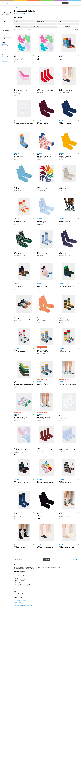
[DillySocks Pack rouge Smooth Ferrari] (46, 81)
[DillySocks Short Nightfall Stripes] (24, 309)
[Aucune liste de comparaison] (73, 3)
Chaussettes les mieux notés (20, 600)
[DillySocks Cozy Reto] (24, 538)
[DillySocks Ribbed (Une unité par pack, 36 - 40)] (69, 244)
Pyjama (4, 28)
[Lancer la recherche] (15, 3)
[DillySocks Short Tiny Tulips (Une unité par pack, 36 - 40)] (24, 407)
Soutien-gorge (6, 32)
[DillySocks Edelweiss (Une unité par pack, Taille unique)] (24, 146)
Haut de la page (76, 559)
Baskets (3, 52)
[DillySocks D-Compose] (46, 114)
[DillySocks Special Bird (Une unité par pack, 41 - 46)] (46, 277)
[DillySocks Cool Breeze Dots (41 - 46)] (69, 277)
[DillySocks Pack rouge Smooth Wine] (46, 440)
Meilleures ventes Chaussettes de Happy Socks (23, 605)
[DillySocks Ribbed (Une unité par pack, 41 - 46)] (46, 211)
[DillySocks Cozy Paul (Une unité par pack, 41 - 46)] (69, 505)
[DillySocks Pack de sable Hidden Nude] (69, 538)
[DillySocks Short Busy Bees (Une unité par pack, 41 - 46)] (46, 407)
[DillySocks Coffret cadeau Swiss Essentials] (69, 48)
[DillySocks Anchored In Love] (46, 146)
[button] (33, 55)
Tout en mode (4, 12)
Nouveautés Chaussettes (19, 602)
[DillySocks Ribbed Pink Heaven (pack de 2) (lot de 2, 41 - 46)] (24, 81)
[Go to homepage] (6, 3)
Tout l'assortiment (5, 7)
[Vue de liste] (77, 30)
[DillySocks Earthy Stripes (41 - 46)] (24, 277)
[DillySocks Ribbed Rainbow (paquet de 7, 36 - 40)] (46, 179)
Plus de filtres (68, 26)
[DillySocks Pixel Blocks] (69, 342)
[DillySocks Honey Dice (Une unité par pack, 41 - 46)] (69, 309)
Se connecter (65, 3)
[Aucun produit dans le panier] (78, 3)
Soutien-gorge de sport (6, 35)
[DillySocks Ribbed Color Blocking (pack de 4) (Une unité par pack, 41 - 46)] (46, 48)
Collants (4, 21)
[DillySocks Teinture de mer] (69, 211)
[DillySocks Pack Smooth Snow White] (69, 407)
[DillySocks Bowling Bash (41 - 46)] (24, 342)
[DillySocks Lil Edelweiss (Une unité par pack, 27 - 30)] (46, 374)
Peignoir (4, 26)
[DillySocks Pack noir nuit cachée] (46, 538)
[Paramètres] (60, 3)
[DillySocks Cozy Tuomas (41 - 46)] (69, 473)
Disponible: (27, 29)
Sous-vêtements (5, 14)
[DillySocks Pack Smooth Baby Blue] (69, 440)
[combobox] (20, 30)
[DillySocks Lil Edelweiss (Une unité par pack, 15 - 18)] (46, 342)
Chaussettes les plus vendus (19, 599)
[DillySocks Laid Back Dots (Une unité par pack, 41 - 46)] (46, 309)
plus (33, 568)
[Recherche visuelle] (56, 3)
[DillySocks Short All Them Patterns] (69, 374)
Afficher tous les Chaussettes (20, 13)
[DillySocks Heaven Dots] (46, 244)
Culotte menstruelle (7, 23)
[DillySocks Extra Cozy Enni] (24, 473)
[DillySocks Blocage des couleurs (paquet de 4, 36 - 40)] (24, 48)
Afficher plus (46, 559)
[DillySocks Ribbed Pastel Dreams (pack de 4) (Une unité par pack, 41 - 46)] (24, 440)
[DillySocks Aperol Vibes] (24, 211)
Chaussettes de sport (6, 56)
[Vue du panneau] (75, 30)
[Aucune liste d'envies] (75, 3)
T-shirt (4, 38)
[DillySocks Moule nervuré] (69, 179)
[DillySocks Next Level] (24, 505)
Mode (3, 10)
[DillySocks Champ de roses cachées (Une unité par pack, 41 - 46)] (46, 473)
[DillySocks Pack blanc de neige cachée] (24, 114)
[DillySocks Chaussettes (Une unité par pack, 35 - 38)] (24, 244)
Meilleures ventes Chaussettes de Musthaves (23, 606)
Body (4, 16)
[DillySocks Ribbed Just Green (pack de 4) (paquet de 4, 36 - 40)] (24, 374)
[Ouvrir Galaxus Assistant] (70, 3)
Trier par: (16, 29)
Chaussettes (5, 19)
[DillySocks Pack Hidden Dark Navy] (69, 81)
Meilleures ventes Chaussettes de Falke (22, 603)
